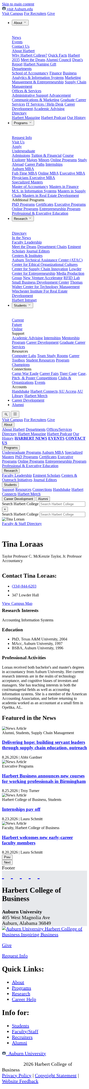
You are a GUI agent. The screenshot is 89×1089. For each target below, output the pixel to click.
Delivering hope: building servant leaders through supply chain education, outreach (44, 745)
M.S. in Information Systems (34, 191)
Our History (76, 117)
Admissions (21, 155)
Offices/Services (59, 429)
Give (51, 13)
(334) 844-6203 (24, 586)
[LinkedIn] (39, 875)
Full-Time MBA (24, 173)
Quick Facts (57, 55)
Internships (54, 164)
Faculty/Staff (25, 1031)
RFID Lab (72, 278)
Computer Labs (24, 356)
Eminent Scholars (46, 475)
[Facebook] (3, 875)
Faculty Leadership (27, 242)
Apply (17, 146)
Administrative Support (30, 95)
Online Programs (63, 160)
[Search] (6, 414)
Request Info (22, 138)
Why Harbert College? (29, 55)
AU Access (67, 391)
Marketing (73, 77)
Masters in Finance (64, 186)
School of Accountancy (30, 73)
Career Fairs (49, 373)
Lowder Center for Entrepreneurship (46, 271)
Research (21, 219)
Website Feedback (20, 1081)
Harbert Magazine (26, 117)
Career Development (42, 342)
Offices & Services (26, 91)
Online (17, 329)
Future (17, 324)
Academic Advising (49, 109)
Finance (55, 73)
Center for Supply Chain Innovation (40, 269)
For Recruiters (35, 13)
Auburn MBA (23, 169)
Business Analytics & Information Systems (44, 75)
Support (8, 489)
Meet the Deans (33, 60)
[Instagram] (21, 875)
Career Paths (34, 164)
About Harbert (23, 51)
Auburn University (26, 1053)
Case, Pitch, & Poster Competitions (49, 375)
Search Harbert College (21, 504)
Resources (23, 489)
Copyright (12, 1064)
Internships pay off (21, 809)
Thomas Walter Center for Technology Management (47, 284)
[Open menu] (15, 414)
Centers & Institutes (27, 255)
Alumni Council (58, 60)
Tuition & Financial (46, 155)
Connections (42, 489)
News (16, 37)
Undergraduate (23, 151)
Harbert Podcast (53, 117)
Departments (22, 69)
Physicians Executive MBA (33, 178)
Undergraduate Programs (21, 452)
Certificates (44, 204)
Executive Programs (70, 204)
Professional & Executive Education (40, 213)
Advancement (60, 95)
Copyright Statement (56, 1075)
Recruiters (22, 1037)
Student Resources (40, 360)
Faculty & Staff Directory (22, 524)
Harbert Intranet (24, 300)
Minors (43, 160)
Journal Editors (38, 251)
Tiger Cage (68, 373)
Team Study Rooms (52, 356)
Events (17, 42)
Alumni (18, 405)
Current (18, 320)
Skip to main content (18, 4)
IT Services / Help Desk (45, 104)
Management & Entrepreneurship (38, 82)
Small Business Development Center (40, 282)
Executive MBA (72, 173)
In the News (21, 238)
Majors (31, 160)
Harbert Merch (35, 396)
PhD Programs (23, 204)
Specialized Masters (27, 182)
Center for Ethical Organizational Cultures (45, 264)
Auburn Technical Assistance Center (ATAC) (47, 260)
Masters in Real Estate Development (50, 195)
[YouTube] (12, 875)
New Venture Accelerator (43, 278)
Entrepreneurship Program (59, 209)
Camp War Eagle (25, 373)
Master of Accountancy (30, 186)
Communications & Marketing (35, 100)
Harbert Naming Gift (39, 64)
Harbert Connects (44, 391)
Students (21, 305)
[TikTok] (30, 875)
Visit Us (18, 142)
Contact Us (20, 46)
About (18, 23)
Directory (19, 113)
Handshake (20, 391)
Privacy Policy (16, 1075)
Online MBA (48, 173)
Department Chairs (52, 247)
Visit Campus (12, 13)
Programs (21, 123)
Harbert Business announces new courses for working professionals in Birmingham (44, 778)
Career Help (24, 999)
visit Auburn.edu (19, 9)
